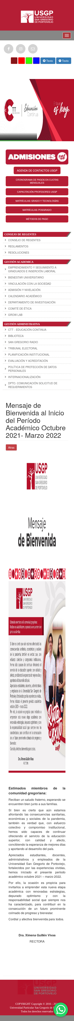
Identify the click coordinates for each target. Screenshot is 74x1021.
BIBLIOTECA (16, 336)
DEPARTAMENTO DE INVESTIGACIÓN (31, 302)
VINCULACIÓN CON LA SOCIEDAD (29, 283)
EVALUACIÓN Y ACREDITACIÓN (28, 361)
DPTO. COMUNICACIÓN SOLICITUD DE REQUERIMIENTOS (32, 385)
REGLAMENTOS (18, 246)
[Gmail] (33, 49)
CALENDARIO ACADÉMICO (25, 296)
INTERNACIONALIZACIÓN (24, 377)
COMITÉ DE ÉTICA (19, 308)
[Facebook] (8, 49)
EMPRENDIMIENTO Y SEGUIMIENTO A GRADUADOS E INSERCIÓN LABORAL (32, 269)
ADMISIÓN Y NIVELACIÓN (24, 290)
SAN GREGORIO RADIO (23, 342)
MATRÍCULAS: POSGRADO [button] (37, 209)
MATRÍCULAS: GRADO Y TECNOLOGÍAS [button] (37, 200)
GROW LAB (15, 315)
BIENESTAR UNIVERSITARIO (26, 277)
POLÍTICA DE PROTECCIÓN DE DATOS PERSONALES (32, 369)
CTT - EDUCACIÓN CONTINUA (27, 329)
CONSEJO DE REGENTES (24, 240)
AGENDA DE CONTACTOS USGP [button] (37, 170)
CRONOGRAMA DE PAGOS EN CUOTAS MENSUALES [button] (37, 181)
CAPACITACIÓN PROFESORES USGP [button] (37, 191)
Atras (11, 447)
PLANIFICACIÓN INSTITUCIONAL (29, 354)
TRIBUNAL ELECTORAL (23, 348)
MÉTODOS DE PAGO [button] (37, 218)
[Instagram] (20, 49)
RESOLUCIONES (18, 252)
